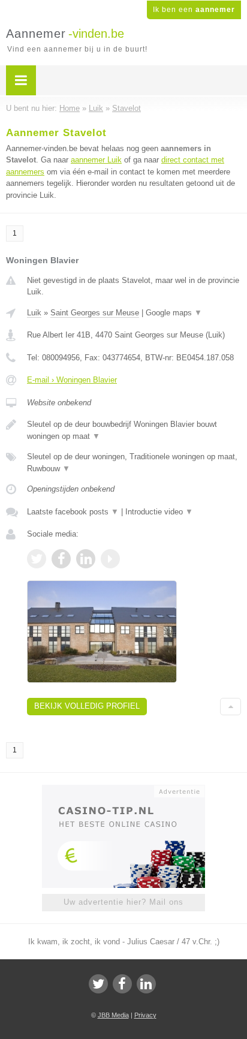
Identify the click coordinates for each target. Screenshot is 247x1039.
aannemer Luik (96, 159)
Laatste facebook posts (73, 511)
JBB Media (113, 1015)
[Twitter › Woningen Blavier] (36, 558)
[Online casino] (123, 790)
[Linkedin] (146, 983)
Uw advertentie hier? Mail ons (123, 902)
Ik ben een (194, 9)
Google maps (174, 312)
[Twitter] (98, 983)
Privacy (145, 1015)
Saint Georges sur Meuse (94, 312)
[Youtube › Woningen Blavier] (110, 558)
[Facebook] (122, 983)
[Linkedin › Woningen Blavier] (85, 558)
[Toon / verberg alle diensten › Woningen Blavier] (134, 462)
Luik (34, 312)
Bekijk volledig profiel (87, 705)
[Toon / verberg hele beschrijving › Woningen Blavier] (134, 430)
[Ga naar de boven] (230, 706)
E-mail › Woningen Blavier (72, 379)
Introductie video (159, 511)
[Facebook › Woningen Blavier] (61, 558)
